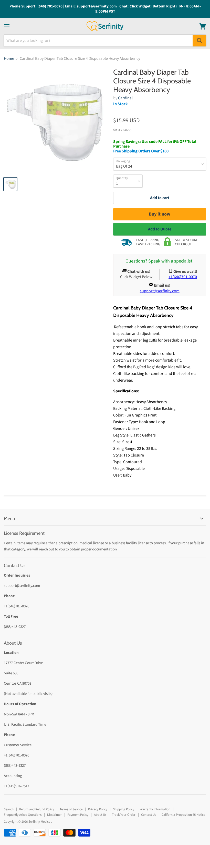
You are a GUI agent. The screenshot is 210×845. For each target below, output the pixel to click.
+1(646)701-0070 (16, 606)
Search (9, 809)
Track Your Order (123, 814)
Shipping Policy (123, 809)
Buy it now (159, 214)
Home (9, 58)
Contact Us (148, 814)
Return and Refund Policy (36, 809)
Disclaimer (54, 814)
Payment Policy (77, 814)
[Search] (199, 40)
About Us (100, 814)
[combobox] (98, 40)
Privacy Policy (97, 809)
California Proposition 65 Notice (183, 814)
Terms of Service (71, 809)
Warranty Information (155, 809)
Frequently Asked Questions (22, 814)
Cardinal (125, 98)
